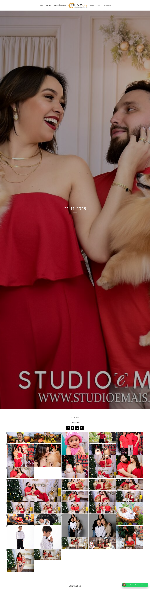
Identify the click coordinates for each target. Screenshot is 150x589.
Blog (99, 5)
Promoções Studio (60, 5)
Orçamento (107, 5)
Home (41, 5)
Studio (92, 5)
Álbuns (48, 5)
